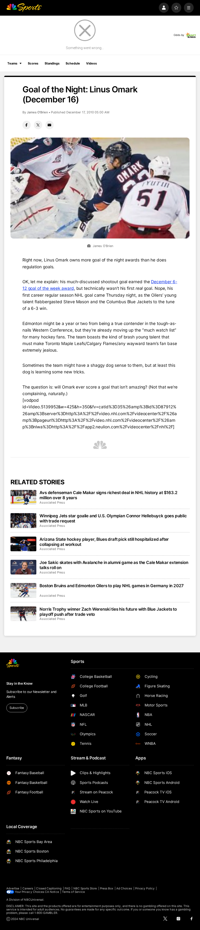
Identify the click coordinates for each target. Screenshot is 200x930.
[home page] (24, 8)
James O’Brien (37, 112)
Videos (91, 63)
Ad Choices (124, 888)
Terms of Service (73, 892)
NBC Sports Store (85, 888)
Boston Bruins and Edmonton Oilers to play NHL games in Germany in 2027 (112, 585)
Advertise (13, 888)
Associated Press (52, 502)
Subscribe (17, 708)
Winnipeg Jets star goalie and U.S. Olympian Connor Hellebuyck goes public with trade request (113, 518)
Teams (12, 63)
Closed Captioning (48, 888)
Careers (27, 888)
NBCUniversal (33, 899)
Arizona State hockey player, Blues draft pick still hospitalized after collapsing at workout (104, 542)
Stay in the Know (19, 683)
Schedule (73, 63)
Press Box (106, 888)
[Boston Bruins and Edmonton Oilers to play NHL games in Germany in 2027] (23, 590)
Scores (33, 63)
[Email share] (49, 125)
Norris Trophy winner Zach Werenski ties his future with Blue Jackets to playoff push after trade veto (108, 611)
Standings (52, 63)
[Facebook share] (26, 125)
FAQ (67, 888)
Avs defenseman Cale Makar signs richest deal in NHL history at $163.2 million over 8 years (108, 495)
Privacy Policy (145, 888)
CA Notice (52, 892)
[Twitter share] (38, 125)
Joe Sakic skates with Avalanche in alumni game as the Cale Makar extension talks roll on (114, 565)
